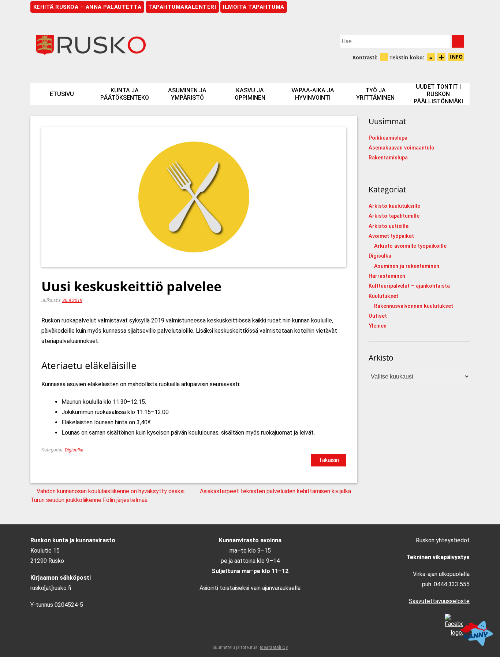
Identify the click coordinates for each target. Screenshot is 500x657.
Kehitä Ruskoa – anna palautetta (87, 7)
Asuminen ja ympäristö (187, 94)
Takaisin (328, 460)
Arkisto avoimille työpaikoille (410, 246)
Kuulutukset (383, 296)
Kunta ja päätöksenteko (124, 94)
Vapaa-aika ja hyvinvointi (312, 94)
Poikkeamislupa (388, 138)
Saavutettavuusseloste (439, 601)
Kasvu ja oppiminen (250, 94)
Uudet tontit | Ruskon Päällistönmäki (438, 94)
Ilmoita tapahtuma (253, 7)
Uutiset (378, 316)
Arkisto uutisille (388, 226)
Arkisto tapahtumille (394, 216)
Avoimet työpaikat (391, 236)
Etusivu (62, 94)
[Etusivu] (140, 45)
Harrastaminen (387, 276)
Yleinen (378, 326)
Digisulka (74, 450)
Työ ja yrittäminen (375, 94)
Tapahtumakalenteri (182, 7)
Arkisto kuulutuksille (394, 206)
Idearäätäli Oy (274, 647)
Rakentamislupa (388, 158)
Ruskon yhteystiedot (443, 540)
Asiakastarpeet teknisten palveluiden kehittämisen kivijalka (275, 491)
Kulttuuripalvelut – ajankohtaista (409, 286)
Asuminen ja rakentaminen (406, 266)
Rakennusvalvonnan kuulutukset (413, 306)
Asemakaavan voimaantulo (401, 148)
